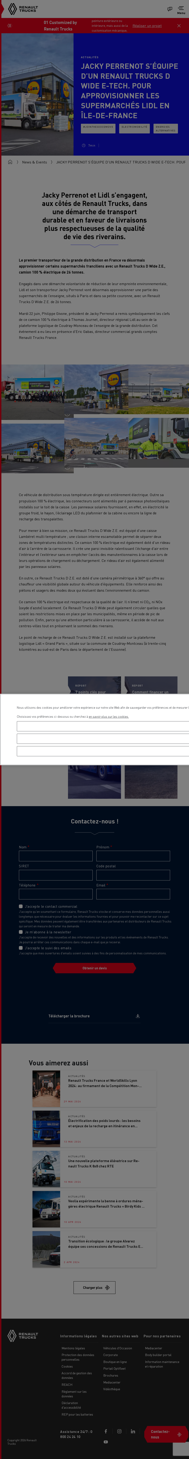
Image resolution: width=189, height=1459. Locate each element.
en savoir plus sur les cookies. (109, 716)
